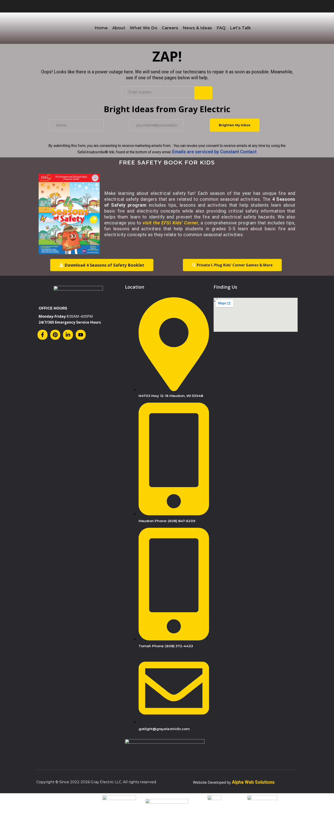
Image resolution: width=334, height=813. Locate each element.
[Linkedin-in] (68, 335)
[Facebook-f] (42, 335)
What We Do (143, 27)
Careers (170, 27)
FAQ (221, 27)
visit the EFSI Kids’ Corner (170, 223)
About (118, 27)
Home (101, 27)
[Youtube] (81, 335)
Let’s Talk (240, 27)
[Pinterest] (55, 335)
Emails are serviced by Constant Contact (214, 151)
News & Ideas (197, 27)
